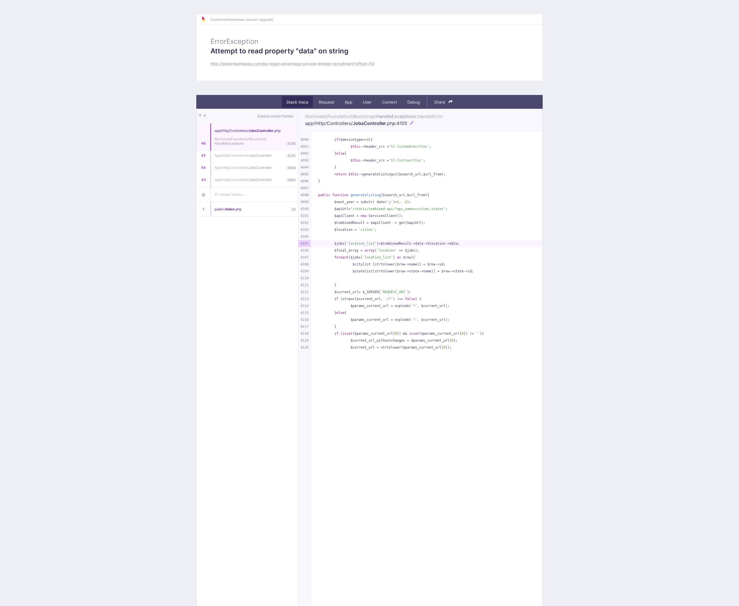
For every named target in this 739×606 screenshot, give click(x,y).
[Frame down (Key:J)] (204, 116)
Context (389, 102)
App (348, 102)
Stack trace (297, 102)
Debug (413, 102)
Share (440, 102)
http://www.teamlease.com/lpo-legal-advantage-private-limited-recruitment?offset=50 (292, 63)
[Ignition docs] (205, 19)
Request (326, 102)
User (367, 102)
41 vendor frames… (229, 194)
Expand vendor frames (275, 116)
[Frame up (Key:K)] (200, 116)
